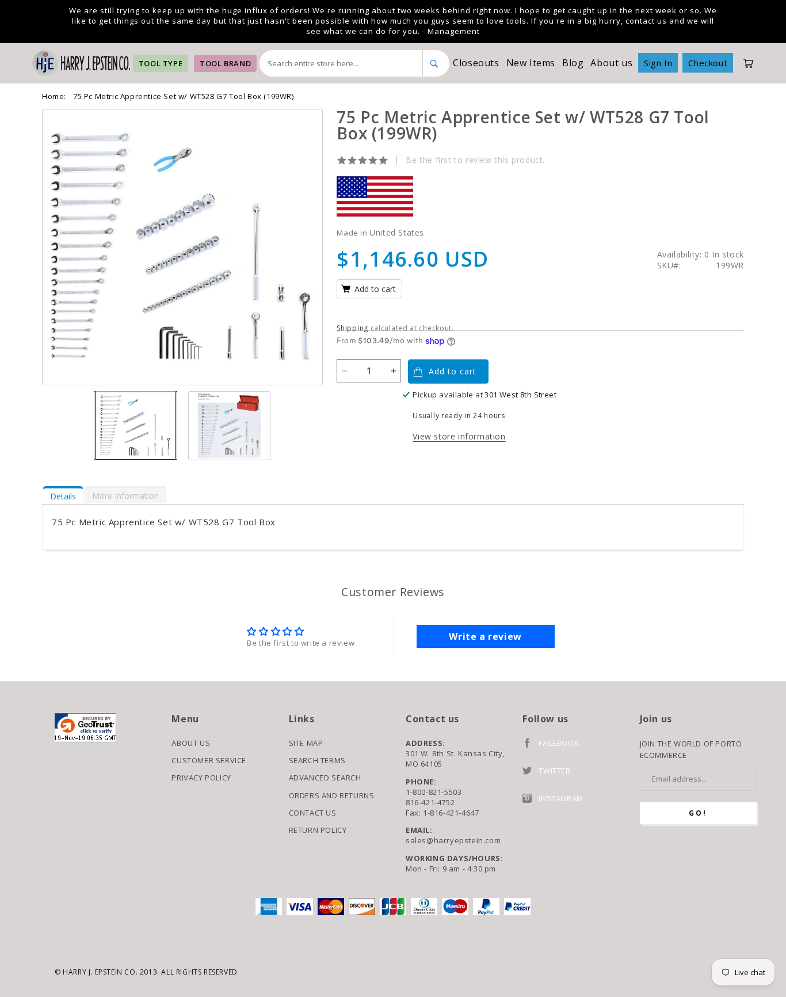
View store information (459, 436)
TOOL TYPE (160, 63)
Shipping (352, 328)
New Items (530, 62)
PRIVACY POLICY (201, 777)
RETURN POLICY (318, 830)
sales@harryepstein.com (453, 840)
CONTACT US (313, 813)
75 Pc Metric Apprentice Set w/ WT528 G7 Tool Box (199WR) (183, 96)
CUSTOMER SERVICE (208, 760)
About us (611, 62)
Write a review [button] (485, 636)
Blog (572, 62)
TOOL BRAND (225, 63)
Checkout (707, 63)
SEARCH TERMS (317, 760)
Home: (54, 96)
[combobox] (341, 63)
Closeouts (476, 62)
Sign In (658, 63)
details (63, 496)
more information (125, 495)
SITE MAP (306, 743)
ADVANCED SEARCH (325, 777)
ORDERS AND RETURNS (332, 795)
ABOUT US (190, 743)
